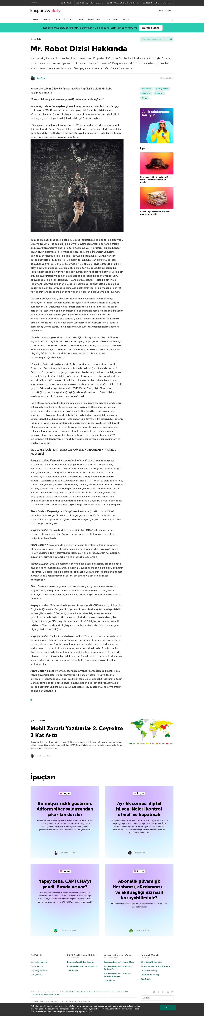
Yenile (57, 19)
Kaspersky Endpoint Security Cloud (82, 966)
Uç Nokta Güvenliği (149, 971)
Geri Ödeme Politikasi (39, 994)
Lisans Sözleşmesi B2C (102, 992)
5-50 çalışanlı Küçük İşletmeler (91, 3)
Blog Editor (41, 78)
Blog (125, 19)
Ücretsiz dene (150, 27)
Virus (144, 98)
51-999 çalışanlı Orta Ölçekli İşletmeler (124, 3)
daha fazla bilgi (72, 1012)
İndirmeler (68, 19)
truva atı (159, 93)
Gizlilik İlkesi (70, 992)
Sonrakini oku (39, 721)
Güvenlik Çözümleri (39, 19)
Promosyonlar (112, 19)
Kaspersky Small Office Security (80, 962)
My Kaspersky (165, 11)
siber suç (146, 93)
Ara (170, 39)
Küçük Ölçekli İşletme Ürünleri (81, 955)
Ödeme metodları (55, 994)
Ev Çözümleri (37, 955)
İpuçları (66, 793)
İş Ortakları (54, 1001)
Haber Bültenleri (84, 1001)
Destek (81, 19)
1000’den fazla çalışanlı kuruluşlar (158, 3)
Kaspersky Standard (39, 962)
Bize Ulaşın (34, 1001)
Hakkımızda (44, 1001)
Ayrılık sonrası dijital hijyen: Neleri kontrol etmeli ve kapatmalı (139, 809)
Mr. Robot (37, 39)
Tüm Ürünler (146, 979)
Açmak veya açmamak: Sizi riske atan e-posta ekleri (155, 213)
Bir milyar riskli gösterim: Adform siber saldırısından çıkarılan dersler (156, 179)
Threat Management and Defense (155, 966)
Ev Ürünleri (68, 3)
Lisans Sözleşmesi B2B (120, 992)
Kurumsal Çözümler (150, 955)
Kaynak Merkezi (95, 19)
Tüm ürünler (72, 971)
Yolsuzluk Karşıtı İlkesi (84, 992)
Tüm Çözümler (37, 975)
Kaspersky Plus (37, 966)
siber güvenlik (162, 88)
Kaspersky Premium (39, 971)
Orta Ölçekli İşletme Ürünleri (118, 955)
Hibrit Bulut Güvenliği (150, 975)
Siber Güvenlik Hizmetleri (152, 962)
